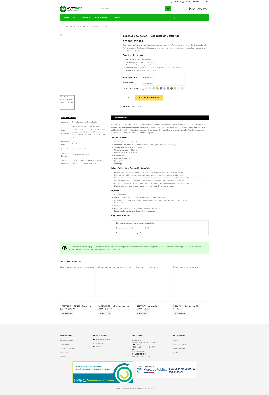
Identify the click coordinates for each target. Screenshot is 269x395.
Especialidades (101, 17)
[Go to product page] (78, 283)
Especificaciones (179, 348)
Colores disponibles (131, 88)
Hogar (75, 17)
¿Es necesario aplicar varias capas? (128, 233)
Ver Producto (67, 313)
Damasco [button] (157, 88)
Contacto (63, 356)
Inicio (66, 17)
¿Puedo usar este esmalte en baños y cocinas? (132, 228)
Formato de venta (130, 77)
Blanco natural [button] (146, 88)
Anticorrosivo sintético (66, 304)
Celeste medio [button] (153, 88)
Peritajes (176, 352)
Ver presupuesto (182, 18)
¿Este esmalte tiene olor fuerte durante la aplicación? (135, 223)
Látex (140, 304)
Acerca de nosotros (67, 341)
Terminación (128, 83)
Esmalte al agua (134, 106)
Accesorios (116, 17)
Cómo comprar (65, 345)
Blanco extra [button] (143, 88)
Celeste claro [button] (150, 88)
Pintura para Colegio (83, 304)
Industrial (86, 17)
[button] (159, 223)
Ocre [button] (175, 88)
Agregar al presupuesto (149, 98)
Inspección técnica (179, 345)
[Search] (168, 8)
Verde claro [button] (182, 88)
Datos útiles (64, 352)
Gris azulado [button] (161, 88)
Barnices (100, 304)
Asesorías (176, 341)
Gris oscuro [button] (171, 88)
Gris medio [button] (168, 88)
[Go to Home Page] (60, 26)
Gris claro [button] (164, 88)
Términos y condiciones (68, 348)
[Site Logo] (71, 9)
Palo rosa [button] (178, 88)
